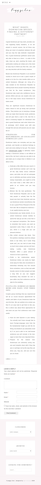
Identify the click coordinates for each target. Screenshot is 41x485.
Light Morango (27, 480)
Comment (7, 379)
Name (6, 392)
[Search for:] (20, 469)
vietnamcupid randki (15, 150)
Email (6, 397)
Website (6, 402)
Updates (14, 359)
